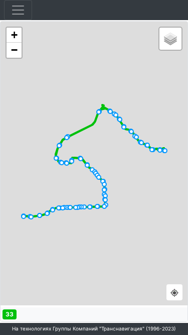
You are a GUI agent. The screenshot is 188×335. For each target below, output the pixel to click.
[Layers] (170, 39)
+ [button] (14, 35)
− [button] (14, 50)
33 (10, 314)
